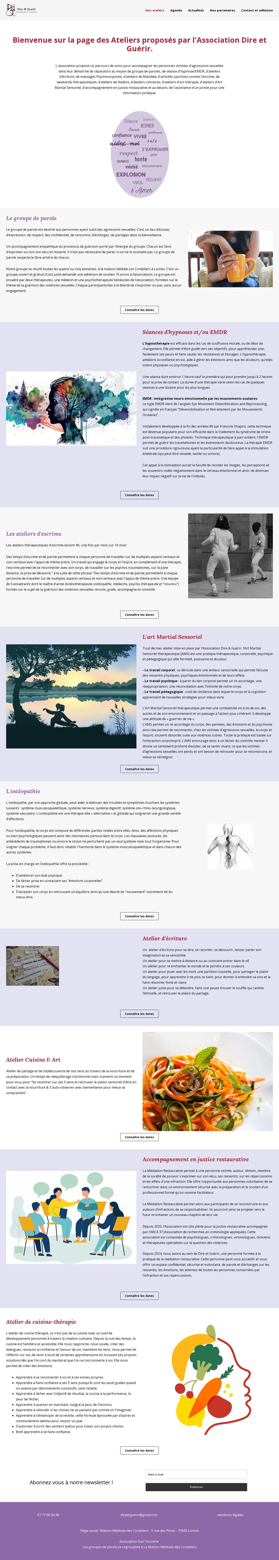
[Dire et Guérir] (21, 10)
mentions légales (230, 1515)
